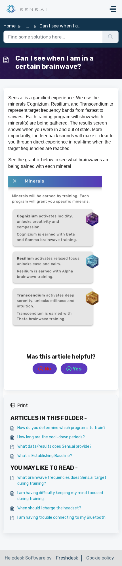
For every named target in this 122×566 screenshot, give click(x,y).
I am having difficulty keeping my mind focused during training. (60, 495)
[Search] (110, 37)
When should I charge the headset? (49, 508)
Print (22, 405)
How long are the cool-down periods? (51, 437)
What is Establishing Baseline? (44, 455)
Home (9, 26)
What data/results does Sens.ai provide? (54, 446)
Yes (77, 369)
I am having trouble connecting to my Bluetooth (61, 517)
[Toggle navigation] (113, 9)
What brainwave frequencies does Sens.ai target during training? (61, 480)
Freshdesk (67, 558)
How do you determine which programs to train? (61, 427)
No (48, 369)
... (27, 26)
